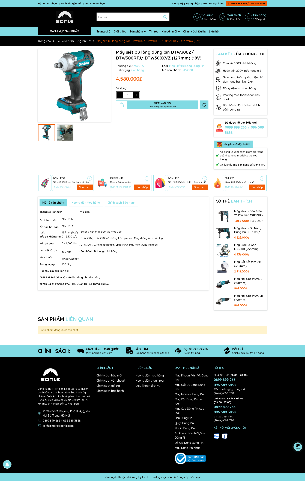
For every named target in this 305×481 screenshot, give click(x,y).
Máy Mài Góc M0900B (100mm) (248, 297)
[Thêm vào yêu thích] (204, 104)
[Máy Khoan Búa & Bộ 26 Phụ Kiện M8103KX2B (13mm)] (223, 216)
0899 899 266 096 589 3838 (225, 382)
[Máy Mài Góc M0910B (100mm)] (223, 284)
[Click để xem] (74, 86)
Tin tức (153, 31)
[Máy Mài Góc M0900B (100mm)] (223, 301)
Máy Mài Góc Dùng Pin (189, 394)
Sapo (198, 477)
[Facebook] (225, 435)
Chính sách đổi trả (108, 385)
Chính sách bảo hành (110, 391)
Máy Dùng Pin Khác (187, 448)
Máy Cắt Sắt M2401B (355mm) (247, 264)
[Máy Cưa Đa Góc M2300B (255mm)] (223, 250)
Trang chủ (103, 31)
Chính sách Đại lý (194, 31)
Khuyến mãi (170, 31)
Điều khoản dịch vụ (148, 385)
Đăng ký (177, 3)
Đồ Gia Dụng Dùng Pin (189, 442)
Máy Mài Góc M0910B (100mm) (248, 280)
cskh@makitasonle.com (58, 425)
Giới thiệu (119, 31)
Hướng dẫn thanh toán (150, 380)
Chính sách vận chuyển (111, 380)
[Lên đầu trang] (297, 459)
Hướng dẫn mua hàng (150, 375)
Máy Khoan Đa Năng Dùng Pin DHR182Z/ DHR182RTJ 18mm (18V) (247, 230)
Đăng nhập (193, 3)
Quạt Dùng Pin (184, 423)
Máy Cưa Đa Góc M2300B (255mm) (246, 247)
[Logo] (64, 16)
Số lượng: (121, 88)
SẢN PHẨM (65, 319)
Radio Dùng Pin (185, 428)
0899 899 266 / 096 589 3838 (247, 3)
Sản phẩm (137, 31)
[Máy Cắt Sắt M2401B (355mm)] (223, 267)
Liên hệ (214, 31)
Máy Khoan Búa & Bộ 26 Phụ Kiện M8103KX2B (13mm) (249, 213)
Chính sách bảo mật (109, 375)
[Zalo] (216, 435)
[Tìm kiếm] (165, 16)
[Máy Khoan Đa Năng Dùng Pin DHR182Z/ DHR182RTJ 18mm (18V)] (223, 233)
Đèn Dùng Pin (183, 418)
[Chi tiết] (89, 178)
